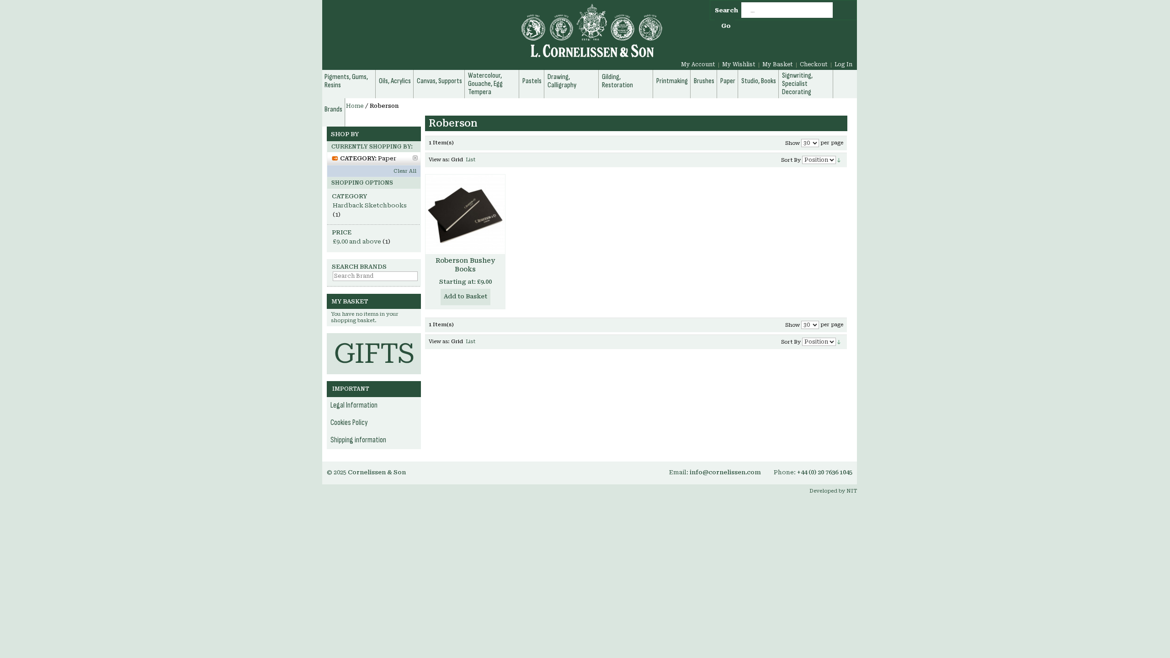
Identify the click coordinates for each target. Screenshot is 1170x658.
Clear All (405, 171)
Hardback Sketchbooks (370, 205)
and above (357, 241)
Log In (843, 64)
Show (792, 143)
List (470, 160)
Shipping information (358, 440)
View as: (439, 160)
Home (355, 106)
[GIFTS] (374, 337)
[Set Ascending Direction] (838, 160)
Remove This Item (415, 157)
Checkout (814, 64)
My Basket (777, 64)
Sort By (791, 160)
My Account (698, 64)
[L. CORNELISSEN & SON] (493, 35)
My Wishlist (738, 64)
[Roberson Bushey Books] (465, 214)
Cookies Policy (349, 422)
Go (726, 25)
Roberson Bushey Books (465, 265)
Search (726, 10)
